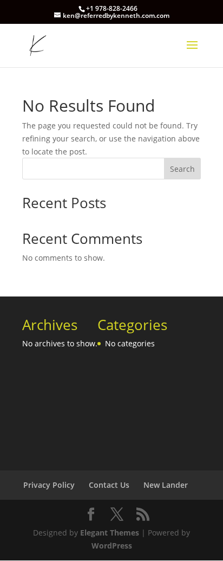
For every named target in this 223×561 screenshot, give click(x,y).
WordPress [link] (111, 545)
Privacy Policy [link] (49, 485)
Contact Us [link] (109, 485)
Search (182, 169)
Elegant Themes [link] (109, 532)
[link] (36, 45)
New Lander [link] (165, 485)
